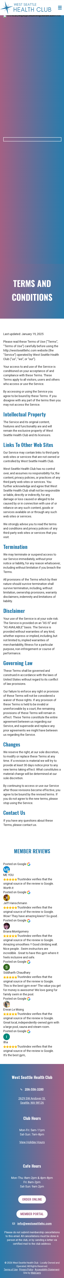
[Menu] (60, 7)
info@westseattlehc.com (34, 1223)
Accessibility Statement (47, 1269)
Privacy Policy (26, 1269)
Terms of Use (11, 1269)
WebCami (36, 1273)
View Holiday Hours (32, 1142)
